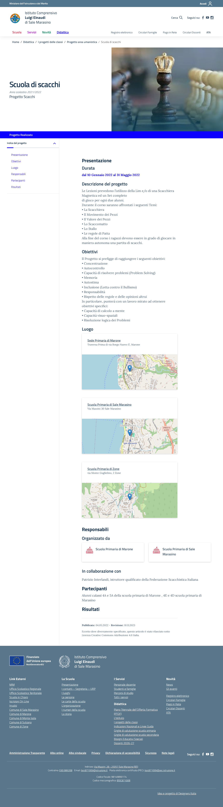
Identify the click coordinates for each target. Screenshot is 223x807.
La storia (67, 714)
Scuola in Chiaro (18, 697)
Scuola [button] (16, 32)
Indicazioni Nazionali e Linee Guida (133, 726)
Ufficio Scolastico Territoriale (25, 693)
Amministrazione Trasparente (27, 753)
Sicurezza (150, 753)
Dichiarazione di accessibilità (122, 753)
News (169, 684)
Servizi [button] (31, 32)
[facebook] (203, 17)
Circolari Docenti (192, 32)
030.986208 (65, 770)
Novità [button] (46, 32)
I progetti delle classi (126, 722)
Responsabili (18, 174)
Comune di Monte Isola (22, 718)
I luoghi (66, 693)
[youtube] (207, 17)
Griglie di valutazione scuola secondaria (136, 735)
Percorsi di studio (123, 693)
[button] (33, 143)
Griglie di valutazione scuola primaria (135, 730)
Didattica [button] (63, 32)
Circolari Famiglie (148, 32)
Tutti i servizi (121, 697)
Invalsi (13, 705)
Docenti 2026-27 (124, 743)
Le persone (68, 697)
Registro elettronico (122, 32)
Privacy (95, 753)
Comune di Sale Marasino (24, 710)
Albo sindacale (77, 753)
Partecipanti (18, 180)
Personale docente (125, 684)
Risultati (16, 187)
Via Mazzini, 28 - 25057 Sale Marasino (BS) (116, 766)
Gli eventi (171, 689)
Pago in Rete (170, 32)
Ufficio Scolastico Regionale (25, 689)
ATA (208, 32)
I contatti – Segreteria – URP (78, 689)
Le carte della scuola (73, 701)
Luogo (14, 168)
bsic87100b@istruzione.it (94, 770)
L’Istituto (119, 718)
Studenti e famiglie (125, 689)
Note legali (168, 753)
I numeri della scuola (73, 710)
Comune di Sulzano (20, 722)
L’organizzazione (71, 705)
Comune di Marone (20, 714)
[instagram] (212, 17)
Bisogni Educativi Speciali (128, 739)
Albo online (57, 753)
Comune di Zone (18, 726)
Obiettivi (16, 161)
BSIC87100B (123, 780)
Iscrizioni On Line (19, 701)
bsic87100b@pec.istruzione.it (160, 770)
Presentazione (19, 155)
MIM (12, 684)
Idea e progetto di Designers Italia (176, 793)
